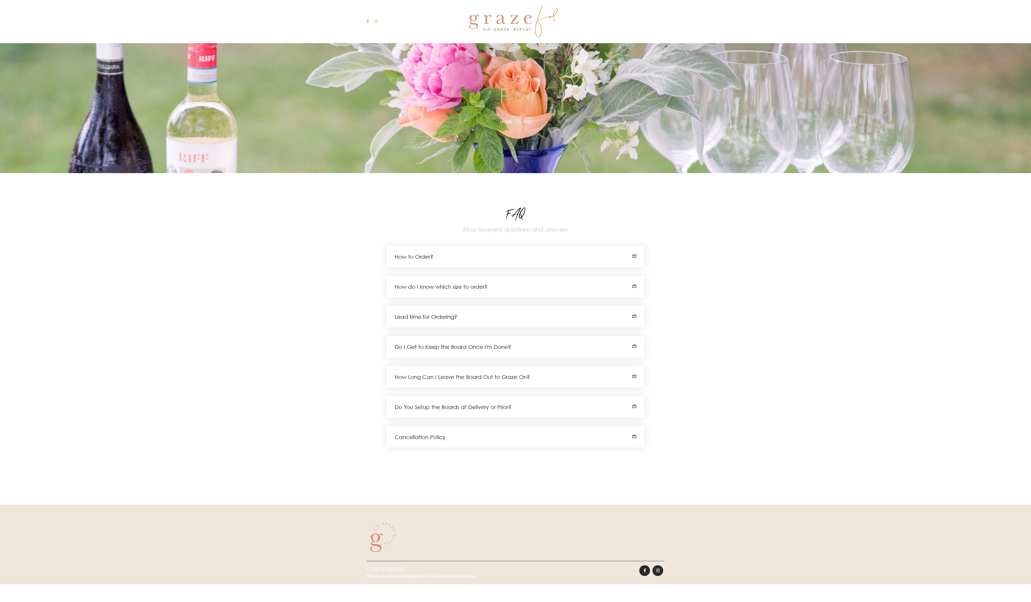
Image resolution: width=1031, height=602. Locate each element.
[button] (515, 256)
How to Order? (414, 256)
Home (506, 121)
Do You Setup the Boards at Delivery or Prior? (453, 407)
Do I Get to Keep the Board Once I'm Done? (453, 347)
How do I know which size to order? (441, 286)
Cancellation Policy (420, 437)
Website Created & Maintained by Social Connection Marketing (421, 576)
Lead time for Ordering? (426, 316)
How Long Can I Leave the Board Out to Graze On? (462, 377)
